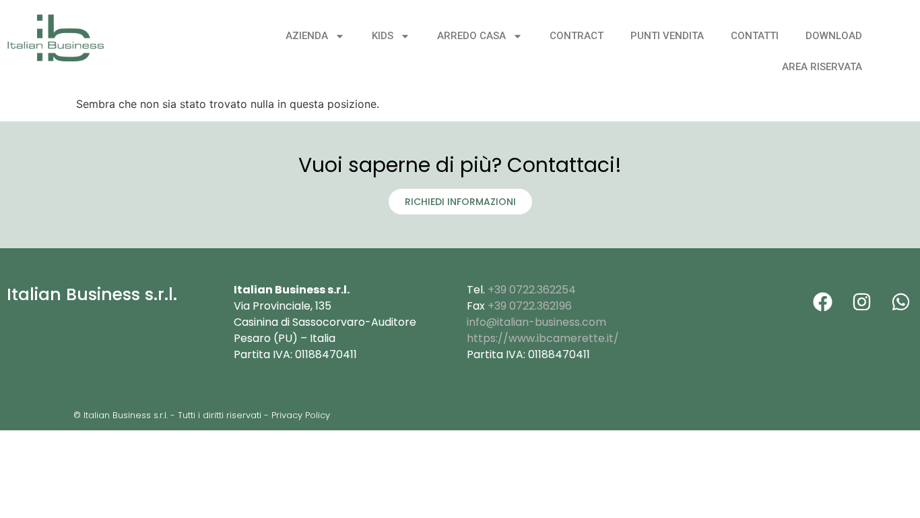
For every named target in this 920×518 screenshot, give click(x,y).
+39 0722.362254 (532, 289)
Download (834, 36)
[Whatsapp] (900, 301)
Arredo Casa (471, 36)
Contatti (755, 36)
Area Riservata (822, 67)
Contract (576, 36)
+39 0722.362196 (530, 306)
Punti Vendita (667, 36)
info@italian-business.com (536, 322)
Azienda (307, 36)
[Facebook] (822, 301)
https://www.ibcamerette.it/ (543, 338)
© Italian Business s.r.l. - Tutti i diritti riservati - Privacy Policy (201, 415)
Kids (382, 36)
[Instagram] (861, 301)
